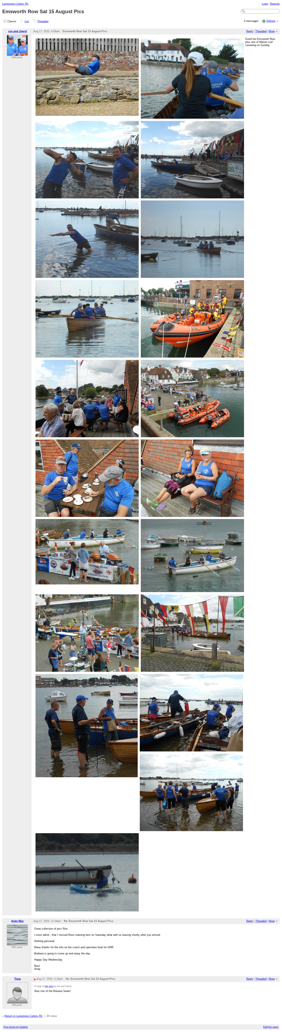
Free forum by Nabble (16, 1027)
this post (49, 986)
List (27, 21)
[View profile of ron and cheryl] (17, 53)
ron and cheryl (17, 31)
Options (271, 21)
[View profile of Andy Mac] (17, 943)
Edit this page (270, 1027)
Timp (17, 978)
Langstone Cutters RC (15, 3)
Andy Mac (17, 921)
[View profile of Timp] (17, 1001)
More (272, 31)
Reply (249, 31)
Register (275, 3)
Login (265, 3)
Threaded (42, 21)
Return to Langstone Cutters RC (24, 1016)
